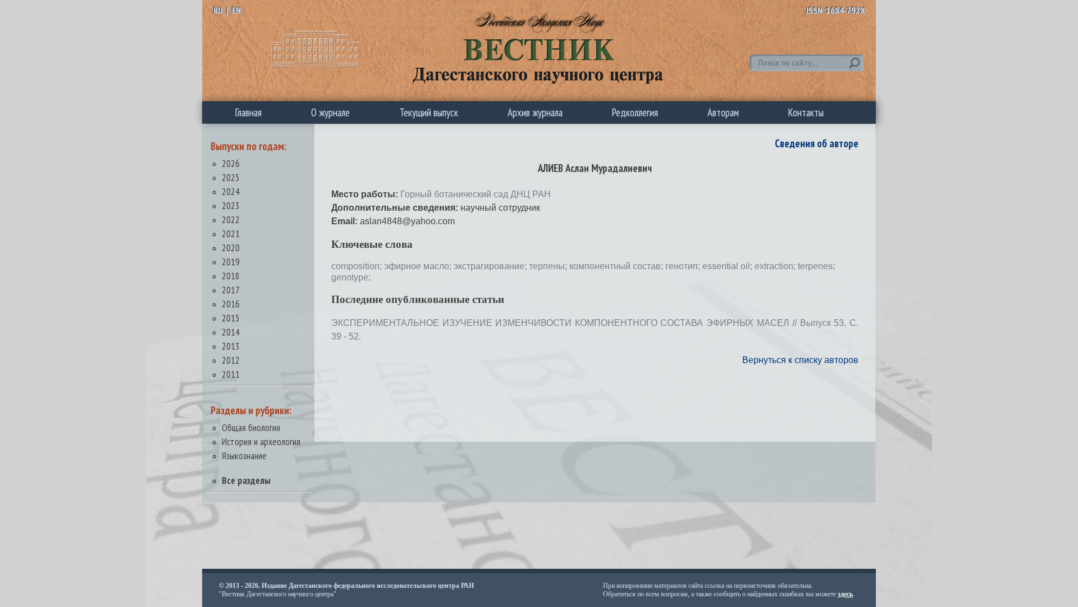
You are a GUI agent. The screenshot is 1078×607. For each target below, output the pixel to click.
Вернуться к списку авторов (800, 360)
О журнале (330, 112)
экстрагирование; (491, 266)
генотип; (683, 266)
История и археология (261, 441)
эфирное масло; (419, 266)
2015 (231, 317)
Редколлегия (635, 112)
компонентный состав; (617, 266)
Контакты (806, 112)
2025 (231, 177)
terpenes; (816, 266)
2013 (231, 345)
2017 (231, 289)
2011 (231, 374)
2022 (231, 219)
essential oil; (728, 266)
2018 (231, 275)
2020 (231, 247)
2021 (231, 233)
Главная (248, 112)
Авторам (723, 112)
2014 (231, 331)
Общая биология (251, 427)
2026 (231, 163)
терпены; (549, 266)
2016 (231, 303)
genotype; (351, 277)
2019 (231, 261)
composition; (357, 266)
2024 (231, 191)
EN (236, 10)
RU (218, 10)
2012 (231, 360)
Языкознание (244, 455)
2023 (231, 205)
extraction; (776, 266)
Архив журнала (535, 112)
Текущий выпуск (428, 112)
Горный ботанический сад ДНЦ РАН (475, 194)
